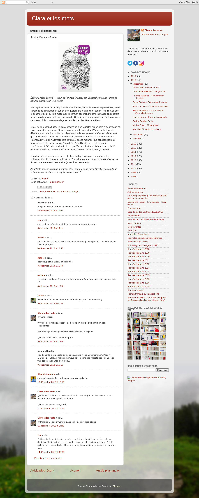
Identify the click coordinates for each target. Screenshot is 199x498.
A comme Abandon (136, 188)
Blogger (116, 486)
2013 (134, 156)
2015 (134, 148)
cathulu (41, 275)
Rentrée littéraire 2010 (138, 256)
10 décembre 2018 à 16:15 (50, 408)
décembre (138, 84)
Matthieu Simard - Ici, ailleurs (147, 129)
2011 (133, 164)
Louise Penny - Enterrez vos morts (150, 117)
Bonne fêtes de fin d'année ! (146, 87)
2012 (134, 160)
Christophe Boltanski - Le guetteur (149, 91)
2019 (134, 76)
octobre (137, 139)
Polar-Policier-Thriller (137, 242)
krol (39, 220)
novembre (138, 134)
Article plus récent (42, 470)
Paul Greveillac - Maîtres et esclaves (151, 106)
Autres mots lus (135, 192)
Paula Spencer (56, 182)
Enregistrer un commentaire (48, 458)
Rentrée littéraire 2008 (138, 249)
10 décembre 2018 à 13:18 (50, 382)
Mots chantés (134, 223)
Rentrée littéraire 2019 (138, 286)
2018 (134, 80)
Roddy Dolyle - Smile (143, 121)
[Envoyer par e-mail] (38, 187)
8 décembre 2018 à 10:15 (50, 228)
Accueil (75, 470)
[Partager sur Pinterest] (50, 187)
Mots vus (131, 230)
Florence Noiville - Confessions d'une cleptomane (148, 111)
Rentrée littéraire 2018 (51, 191)
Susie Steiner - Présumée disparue (150, 102)
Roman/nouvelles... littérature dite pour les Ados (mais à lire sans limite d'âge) (146, 298)
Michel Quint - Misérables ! (146, 125)
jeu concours (133, 215)
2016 (134, 144)
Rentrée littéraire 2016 (138, 279)
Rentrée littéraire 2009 (138, 253)
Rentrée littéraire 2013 (138, 268)
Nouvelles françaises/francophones (144, 238)
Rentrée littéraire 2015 (138, 275)
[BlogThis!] (41, 187)
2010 (134, 168)
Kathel (45, 178)
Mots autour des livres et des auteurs (145, 219)
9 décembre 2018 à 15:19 (50, 365)
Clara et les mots (53, 18)
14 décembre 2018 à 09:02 (50, 452)
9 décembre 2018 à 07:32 (50, 303)
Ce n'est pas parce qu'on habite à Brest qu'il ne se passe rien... (146, 197)
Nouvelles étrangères (137, 234)
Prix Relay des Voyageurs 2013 (142, 245)
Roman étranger (71, 191)
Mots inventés (134, 227)
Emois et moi (133, 208)
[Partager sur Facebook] (47, 187)
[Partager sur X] (44, 187)
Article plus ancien (108, 470)
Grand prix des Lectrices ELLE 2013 (145, 212)
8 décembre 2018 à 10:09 (50, 211)
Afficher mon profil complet (154, 34)
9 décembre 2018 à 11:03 (50, 341)
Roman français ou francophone (143, 294)
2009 (134, 172)
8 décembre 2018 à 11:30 (50, 266)
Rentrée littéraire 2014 (138, 271)
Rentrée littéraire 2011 (138, 260)
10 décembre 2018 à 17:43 (50, 426)
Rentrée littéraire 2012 (138, 264)
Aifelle (40, 237)
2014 (134, 152)
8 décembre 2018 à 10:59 (50, 248)
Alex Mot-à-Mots (46, 374)
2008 (134, 176)
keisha (40, 295)
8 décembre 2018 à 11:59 (50, 286)
